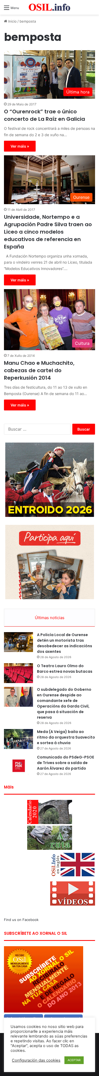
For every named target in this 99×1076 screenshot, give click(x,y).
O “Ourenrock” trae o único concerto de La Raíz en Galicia (44, 115)
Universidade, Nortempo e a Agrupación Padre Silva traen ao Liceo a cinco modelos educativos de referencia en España (48, 231)
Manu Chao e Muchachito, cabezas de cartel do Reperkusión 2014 (39, 370)
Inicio (12, 21)
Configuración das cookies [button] (36, 1060)
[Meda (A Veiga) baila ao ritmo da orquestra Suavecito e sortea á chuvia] (18, 739)
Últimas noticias (49, 617)
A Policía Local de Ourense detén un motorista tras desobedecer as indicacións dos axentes (64, 643)
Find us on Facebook (21, 920)
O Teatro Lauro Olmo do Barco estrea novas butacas (64, 668)
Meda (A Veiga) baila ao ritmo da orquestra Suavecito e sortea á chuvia (66, 737)
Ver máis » (20, 146)
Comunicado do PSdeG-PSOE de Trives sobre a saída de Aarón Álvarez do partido (65, 763)
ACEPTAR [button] (74, 1060)
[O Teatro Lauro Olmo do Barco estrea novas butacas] (18, 673)
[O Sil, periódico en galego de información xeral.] (50, 7)
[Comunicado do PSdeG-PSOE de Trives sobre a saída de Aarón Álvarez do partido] (18, 764)
